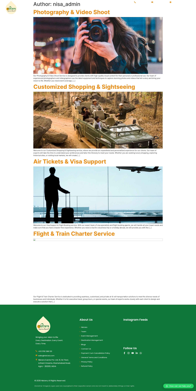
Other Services (142, 9)
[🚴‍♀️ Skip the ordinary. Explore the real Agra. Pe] (142, 337)
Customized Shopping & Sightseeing (84, 86)
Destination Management (112, 9)
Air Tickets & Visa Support (69, 161)
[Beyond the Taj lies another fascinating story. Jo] (142, 329)
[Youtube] (132, 353)
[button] (178, 386)
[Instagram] (128, 353)
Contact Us (182, 9)
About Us (56, 9)
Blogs (163, 9)
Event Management (80, 9)
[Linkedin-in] (137, 353)
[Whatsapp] (141, 353)
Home (37, 9)
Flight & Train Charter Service (74, 233)
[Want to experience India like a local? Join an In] (129, 329)
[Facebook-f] (124, 353)
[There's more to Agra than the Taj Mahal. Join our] (129, 337)
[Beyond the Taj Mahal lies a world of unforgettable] (154, 329)
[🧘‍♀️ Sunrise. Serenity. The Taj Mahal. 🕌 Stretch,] (154, 337)
